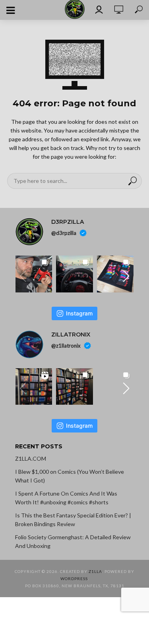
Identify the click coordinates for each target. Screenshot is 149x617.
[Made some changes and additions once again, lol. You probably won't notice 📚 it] (74, 386)
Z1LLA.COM (30, 458)
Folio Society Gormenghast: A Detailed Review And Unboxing (73, 541)
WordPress (74, 578)
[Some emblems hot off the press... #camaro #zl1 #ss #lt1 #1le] (115, 274)
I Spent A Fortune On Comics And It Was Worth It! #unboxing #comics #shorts (66, 498)
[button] (126, 276)
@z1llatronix (66, 345)
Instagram (79, 313)
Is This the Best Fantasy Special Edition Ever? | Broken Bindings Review (73, 519)
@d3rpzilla (63, 233)
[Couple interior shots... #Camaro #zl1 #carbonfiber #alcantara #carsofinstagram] (74, 274)
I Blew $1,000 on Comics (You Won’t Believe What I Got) (69, 476)
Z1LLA (95, 571)
